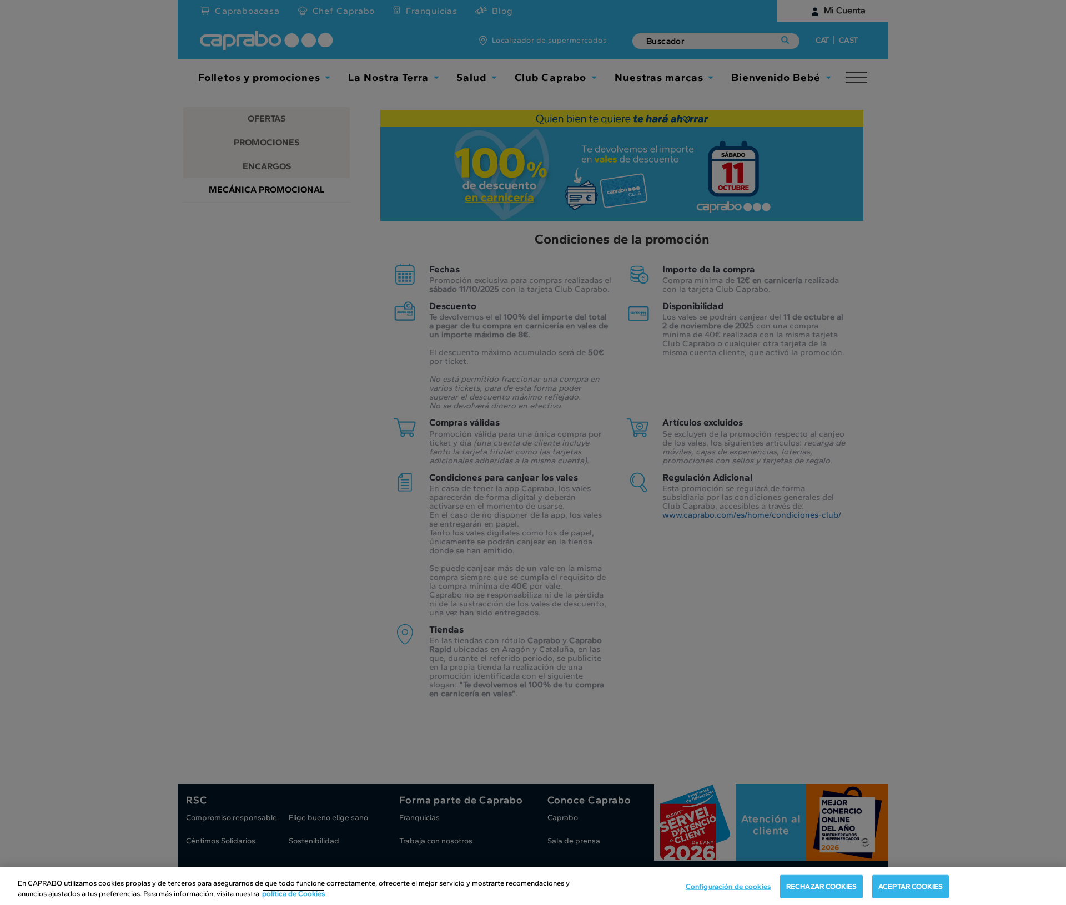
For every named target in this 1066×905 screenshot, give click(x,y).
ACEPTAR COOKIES (910, 886)
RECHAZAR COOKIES (821, 886)
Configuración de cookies (728, 886)
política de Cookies (293, 893)
